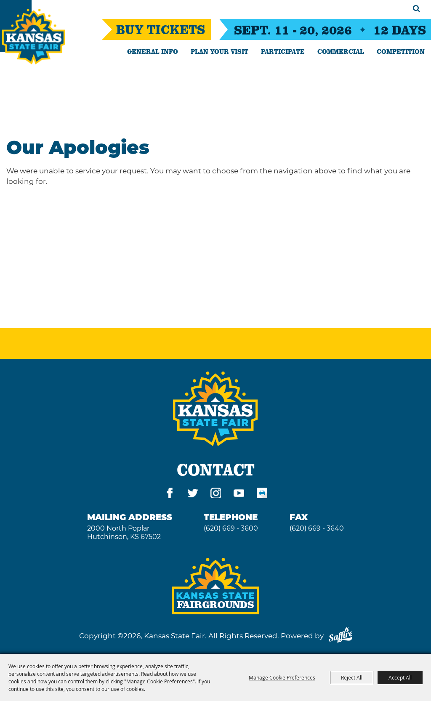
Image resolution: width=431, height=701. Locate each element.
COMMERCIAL (340, 51)
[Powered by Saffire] (340, 636)
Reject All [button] (351, 677)
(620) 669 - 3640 (317, 528)
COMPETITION (401, 51)
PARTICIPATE (283, 51)
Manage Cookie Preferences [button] (282, 677)
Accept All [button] (400, 677)
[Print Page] (262, 495)
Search (416, 8)
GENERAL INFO (152, 51)
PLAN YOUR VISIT (219, 51)
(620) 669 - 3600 (231, 528)
